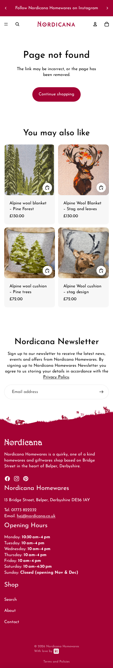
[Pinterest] (26, 478)
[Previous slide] (6, 8)
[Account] (95, 24)
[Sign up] (101, 392)
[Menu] (6, 24)
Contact (11, 622)
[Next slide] (107, 8)
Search (10, 600)
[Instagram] (16, 478)
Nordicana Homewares (62, 646)
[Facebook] (7, 478)
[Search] (17, 24)
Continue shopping (56, 94)
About (10, 611)
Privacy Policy (56, 377)
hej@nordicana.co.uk (36, 516)
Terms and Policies (56, 661)
